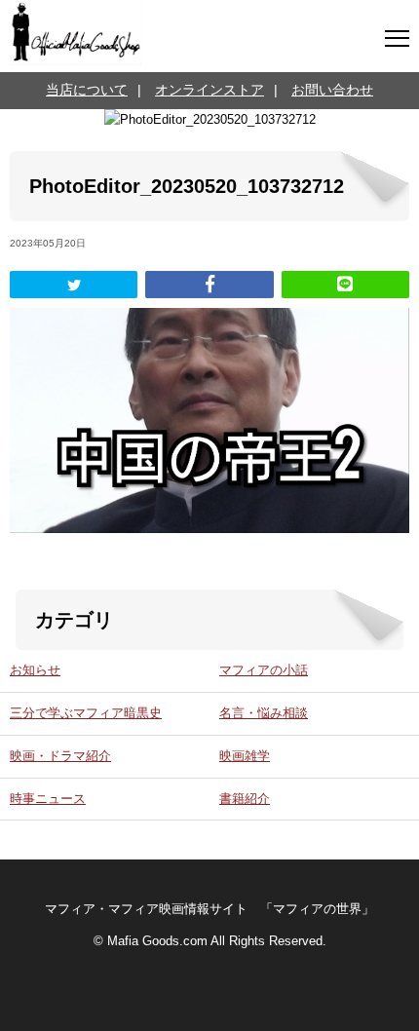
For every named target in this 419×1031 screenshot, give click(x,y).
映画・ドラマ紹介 (60, 756)
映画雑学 (244, 756)
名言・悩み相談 (263, 713)
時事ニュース (48, 799)
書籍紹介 (244, 799)
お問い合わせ (332, 89)
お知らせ (35, 670)
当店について (87, 89)
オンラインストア (209, 89)
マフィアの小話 (263, 670)
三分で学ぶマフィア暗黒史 (86, 713)
